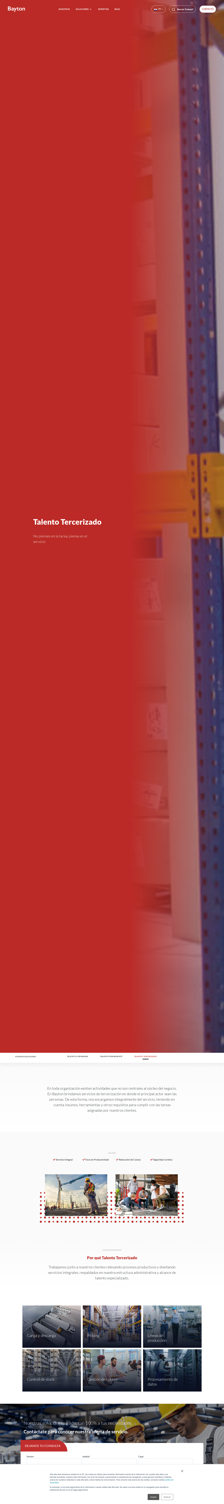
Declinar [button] (167, 1497)
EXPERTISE (103, 9)
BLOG (117, 9)
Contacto (207, 9)
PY (160, 9)
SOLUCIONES (82, 9)
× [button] (182, 1470)
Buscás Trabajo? (185, 9)
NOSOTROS (64, 9)
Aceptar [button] (153, 1497)
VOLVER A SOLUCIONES (25, 1056)
